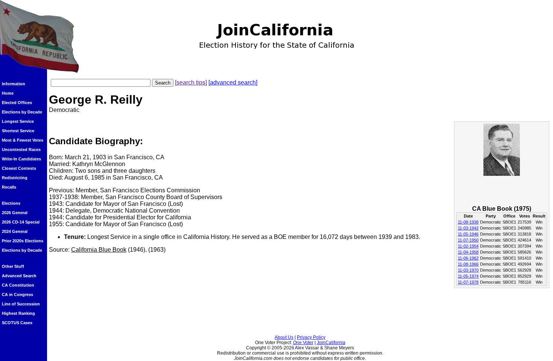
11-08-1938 (468, 222)
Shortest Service (18, 130)
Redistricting (14, 177)
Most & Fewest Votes (22, 140)
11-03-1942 (468, 228)
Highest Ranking (18, 313)
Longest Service (18, 121)
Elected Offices (17, 102)
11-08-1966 (468, 264)
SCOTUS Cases (17, 322)
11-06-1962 (468, 258)
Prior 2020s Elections (22, 241)
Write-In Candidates (21, 159)
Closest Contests (19, 168)
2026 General (14, 212)
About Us (284, 337)
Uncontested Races (21, 149)
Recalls (9, 187)
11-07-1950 (468, 240)
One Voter (303, 342)
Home (8, 93)
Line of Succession (21, 304)
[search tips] (191, 82)
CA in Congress (17, 294)
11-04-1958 (468, 252)
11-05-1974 (468, 276)
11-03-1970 (468, 270)
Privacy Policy (311, 337)
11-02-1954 (468, 246)
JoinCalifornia (331, 342)
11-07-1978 (468, 282)
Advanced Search (19, 275)
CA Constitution (18, 285)
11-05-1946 (468, 234)
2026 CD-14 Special (21, 222)
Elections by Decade (22, 112)
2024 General (14, 231)
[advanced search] (232, 82)
